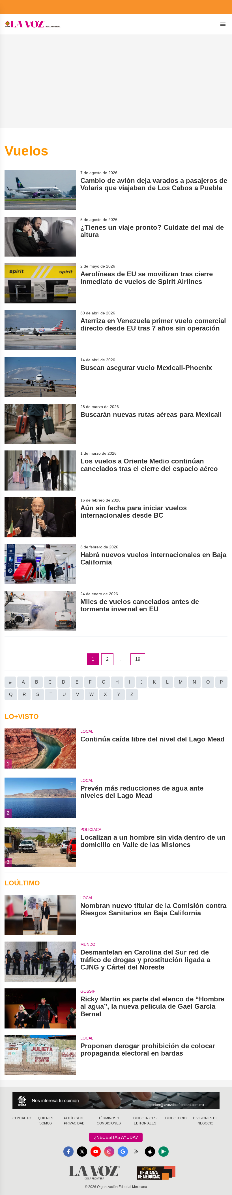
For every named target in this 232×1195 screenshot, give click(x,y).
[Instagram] (109, 1151)
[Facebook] (68, 1151)
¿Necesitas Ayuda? (116, 1137)
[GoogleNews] (123, 1151)
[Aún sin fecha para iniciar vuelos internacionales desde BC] (40, 517)
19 (137, 659)
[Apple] (150, 1151)
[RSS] (136, 1151)
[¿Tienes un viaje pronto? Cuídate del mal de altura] (40, 237)
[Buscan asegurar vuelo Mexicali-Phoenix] (40, 377)
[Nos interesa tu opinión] (116, 1100)
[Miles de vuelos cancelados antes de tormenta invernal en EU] (40, 611)
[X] (82, 1151)
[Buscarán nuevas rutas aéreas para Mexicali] (40, 424)
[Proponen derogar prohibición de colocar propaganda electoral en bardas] (40, 1055)
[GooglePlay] (163, 1151)
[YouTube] (96, 1151)
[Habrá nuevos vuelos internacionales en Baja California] (40, 564)
